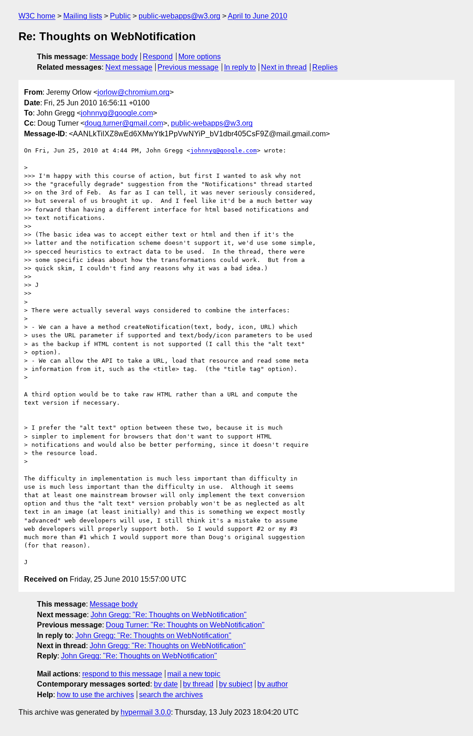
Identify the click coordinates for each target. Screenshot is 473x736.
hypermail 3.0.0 (146, 712)
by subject (235, 684)
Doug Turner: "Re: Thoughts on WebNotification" (185, 625)
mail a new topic (193, 674)
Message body (114, 57)
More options (199, 57)
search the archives (171, 695)
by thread (198, 684)
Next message (128, 67)
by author (272, 684)
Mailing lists (82, 16)
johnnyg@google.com (117, 113)
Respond (158, 57)
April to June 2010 (257, 16)
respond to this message (122, 674)
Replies (325, 67)
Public (120, 16)
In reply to (240, 67)
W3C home (36, 16)
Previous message (188, 67)
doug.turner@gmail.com (124, 123)
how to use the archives (95, 695)
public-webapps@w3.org (179, 16)
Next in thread (284, 67)
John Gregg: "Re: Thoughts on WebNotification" (169, 615)
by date (166, 684)
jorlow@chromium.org (133, 92)
